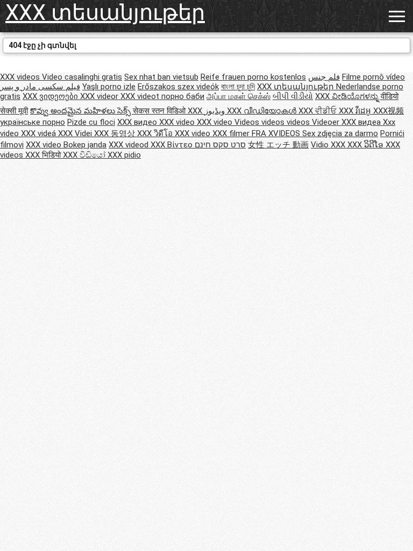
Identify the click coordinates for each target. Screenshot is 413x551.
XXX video (178, 122)
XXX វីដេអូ (356, 111)
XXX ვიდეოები (51, 96)
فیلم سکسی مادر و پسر (40, 86)
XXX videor (100, 96)
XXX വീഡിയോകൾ (262, 111)
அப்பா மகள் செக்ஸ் (238, 96)
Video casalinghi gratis (82, 77)
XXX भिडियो (44, 155)
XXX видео (138, 122)
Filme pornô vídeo (373, 77)
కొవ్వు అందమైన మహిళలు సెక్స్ (81, 111)
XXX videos (21, 77)
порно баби (182, 96)
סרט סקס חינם (220, 145)
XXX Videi (76, 133)
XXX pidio (124, 155)
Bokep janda (84, 145)
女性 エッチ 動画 (278, 145)
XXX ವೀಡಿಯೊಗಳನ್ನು (348, 96)
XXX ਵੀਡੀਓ (318, 111)
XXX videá (39, 133)
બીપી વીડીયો (293, 96)
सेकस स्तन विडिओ (160, 111)
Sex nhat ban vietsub (161, 77)
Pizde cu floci (91, 122)
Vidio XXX (329, 145)
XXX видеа (362, 122)
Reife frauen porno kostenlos (253, 77)
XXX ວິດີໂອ (366, 145)
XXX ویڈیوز (207, 111)
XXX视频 (388, 111)
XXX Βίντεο (173, 145)
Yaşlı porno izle (109, 86)
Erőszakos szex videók (178, 86)
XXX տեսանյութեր (105, 12)
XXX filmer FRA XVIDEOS (257, 133)
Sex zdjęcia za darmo (340, 133)
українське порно (32, 122)
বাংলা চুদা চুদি (238, 86)
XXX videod (130, 145)
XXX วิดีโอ (156, 133)
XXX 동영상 (115, 133)
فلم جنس (324, 77)
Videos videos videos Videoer (287, 122)
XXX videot (140, 96)
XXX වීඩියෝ (85, 155)
